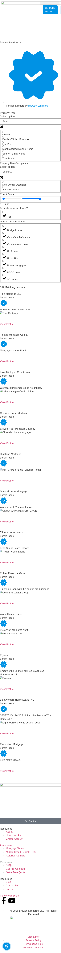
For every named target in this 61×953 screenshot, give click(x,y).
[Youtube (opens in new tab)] (12, 900)
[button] (50, 3)
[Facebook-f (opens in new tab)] (3, 900)
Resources (6, 845)
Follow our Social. (10, 895)
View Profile (7, 324)
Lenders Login (50, 10)
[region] (11, 199)
